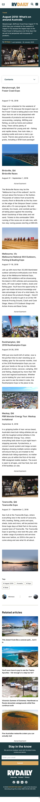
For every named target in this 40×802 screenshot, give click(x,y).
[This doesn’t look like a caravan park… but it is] (20, 626)
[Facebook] (14, 782)
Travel (4, 12)
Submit (20, 763)
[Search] (32, 4)
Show (5, 587)
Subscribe (13, 777)
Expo (28, 583)
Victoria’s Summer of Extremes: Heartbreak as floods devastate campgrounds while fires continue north (20, 703)
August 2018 (8, 583)
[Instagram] (18, 782)
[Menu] (36, 4)
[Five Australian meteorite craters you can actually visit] (20, 720)
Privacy (27, 777)
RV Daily (7, 42)
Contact (20, 777)
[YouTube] (22, 782)
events (20, 583)
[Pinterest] (26, 782)
